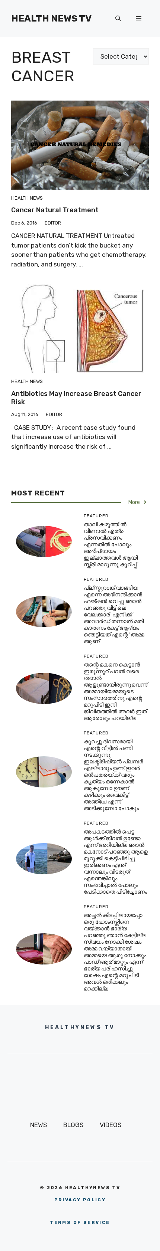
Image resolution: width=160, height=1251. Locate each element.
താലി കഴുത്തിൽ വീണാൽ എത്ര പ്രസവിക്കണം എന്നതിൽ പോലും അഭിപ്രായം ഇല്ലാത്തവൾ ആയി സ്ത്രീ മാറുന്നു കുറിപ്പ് (111, 544)
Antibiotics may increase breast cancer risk (76, 398)
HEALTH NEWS (27, 198)
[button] (118, 18)
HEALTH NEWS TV (51, 18)
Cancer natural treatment (55, 210)
